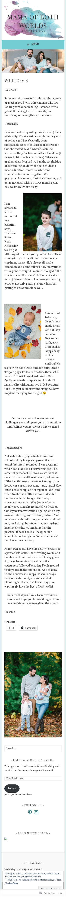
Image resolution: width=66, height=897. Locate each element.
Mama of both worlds (33, 21)
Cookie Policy (11, 883)
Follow (12, 788)
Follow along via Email (33, 760)
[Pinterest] (30, 812)
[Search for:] (32, 748)
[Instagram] (36, 812)
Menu (35, 44)
